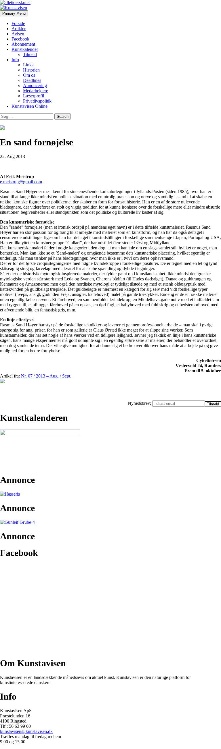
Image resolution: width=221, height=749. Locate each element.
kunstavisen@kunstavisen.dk (26, 731)
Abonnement (23, 44)
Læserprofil (33, 95)
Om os (29, 75)
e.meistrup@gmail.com (21, 181)
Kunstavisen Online (29, 106)
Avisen (18, 33)
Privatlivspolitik (37, 101)
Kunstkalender (25, 49)
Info (15, 59)
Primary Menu (14, 13)
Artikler (19, 28)
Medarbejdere (35, 90)
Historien (31, 70)
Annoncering (35, 85)
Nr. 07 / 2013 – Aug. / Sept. (46, 375)
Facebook (20, 38)
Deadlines (32, 80)
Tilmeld (30, 54)
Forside (18, 23)
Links (28, 64)
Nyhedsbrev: (140, 403)
